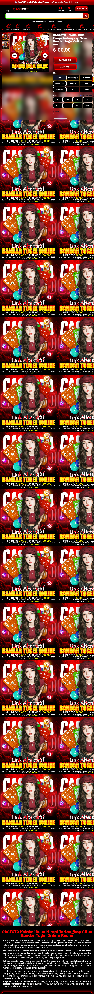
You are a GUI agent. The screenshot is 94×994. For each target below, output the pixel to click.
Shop (7, 11)
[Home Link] (21, 9)
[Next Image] (45, 55)
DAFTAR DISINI (65, 60)
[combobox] (45, 15)
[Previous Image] (14, 55)
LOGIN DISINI (65, 67)
